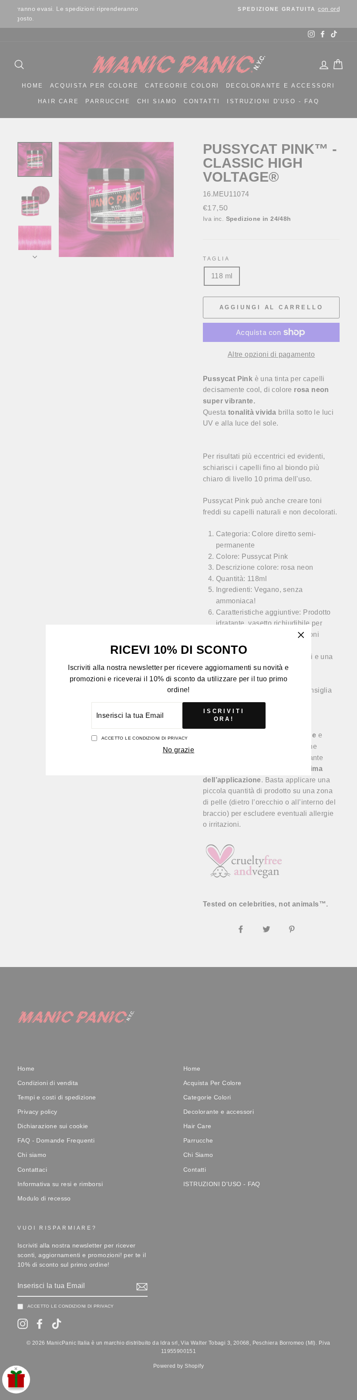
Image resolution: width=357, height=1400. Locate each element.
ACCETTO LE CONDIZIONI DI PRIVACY (144, 738)
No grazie (179, 750)
